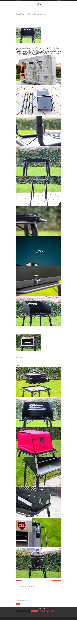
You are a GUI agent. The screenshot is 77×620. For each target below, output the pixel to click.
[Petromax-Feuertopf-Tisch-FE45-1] (38, 70)
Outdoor (33, 14)
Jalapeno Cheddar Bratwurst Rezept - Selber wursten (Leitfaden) (46, 611)
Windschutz (44, 14)
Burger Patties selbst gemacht (42, 612)
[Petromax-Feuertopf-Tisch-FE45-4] (38, 131)
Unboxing (39, 14)
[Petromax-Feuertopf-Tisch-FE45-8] (38, 251)
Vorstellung (42, 14)
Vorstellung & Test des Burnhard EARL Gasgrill (44, 613)
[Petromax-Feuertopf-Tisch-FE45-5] (38, 161)
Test (36, 14)
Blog (24, 13)
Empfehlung (21, 14)
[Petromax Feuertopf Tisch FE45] (38, 311)
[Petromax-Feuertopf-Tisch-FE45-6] (38, 191)
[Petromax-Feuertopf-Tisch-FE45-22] (38, 442)
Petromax (35, 14)
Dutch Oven (19, 14)
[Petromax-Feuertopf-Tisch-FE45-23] (38, 563)
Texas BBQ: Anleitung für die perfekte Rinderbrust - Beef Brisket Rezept (47, 610)
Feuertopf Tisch (26, 14)
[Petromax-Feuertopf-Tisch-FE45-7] (38, 221)
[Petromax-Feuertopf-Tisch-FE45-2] (38, 100)
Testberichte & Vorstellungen (28, 13)
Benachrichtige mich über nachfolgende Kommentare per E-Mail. (23, 600)
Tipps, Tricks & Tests (33, 13)
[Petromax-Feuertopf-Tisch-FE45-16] (38, 382)
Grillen (28, 14)
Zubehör (36, 13)
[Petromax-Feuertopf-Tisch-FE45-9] (38, 281)
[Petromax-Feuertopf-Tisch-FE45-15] (38, 412)
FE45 (23, 14)
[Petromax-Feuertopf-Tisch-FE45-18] (38, 472)
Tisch (37, 14)
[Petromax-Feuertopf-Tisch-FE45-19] (38, 502)
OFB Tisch (30, 14)
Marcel (17, 13)
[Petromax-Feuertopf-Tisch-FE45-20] (38, 532)
